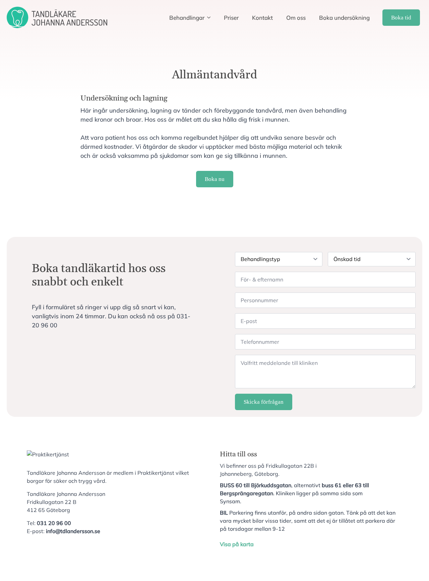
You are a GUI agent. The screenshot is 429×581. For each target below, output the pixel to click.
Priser (231, 17)
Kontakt (262, 17)
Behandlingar (186, 17)
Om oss (296, 17)
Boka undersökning (344, 17)
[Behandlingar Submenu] (210, 17)
